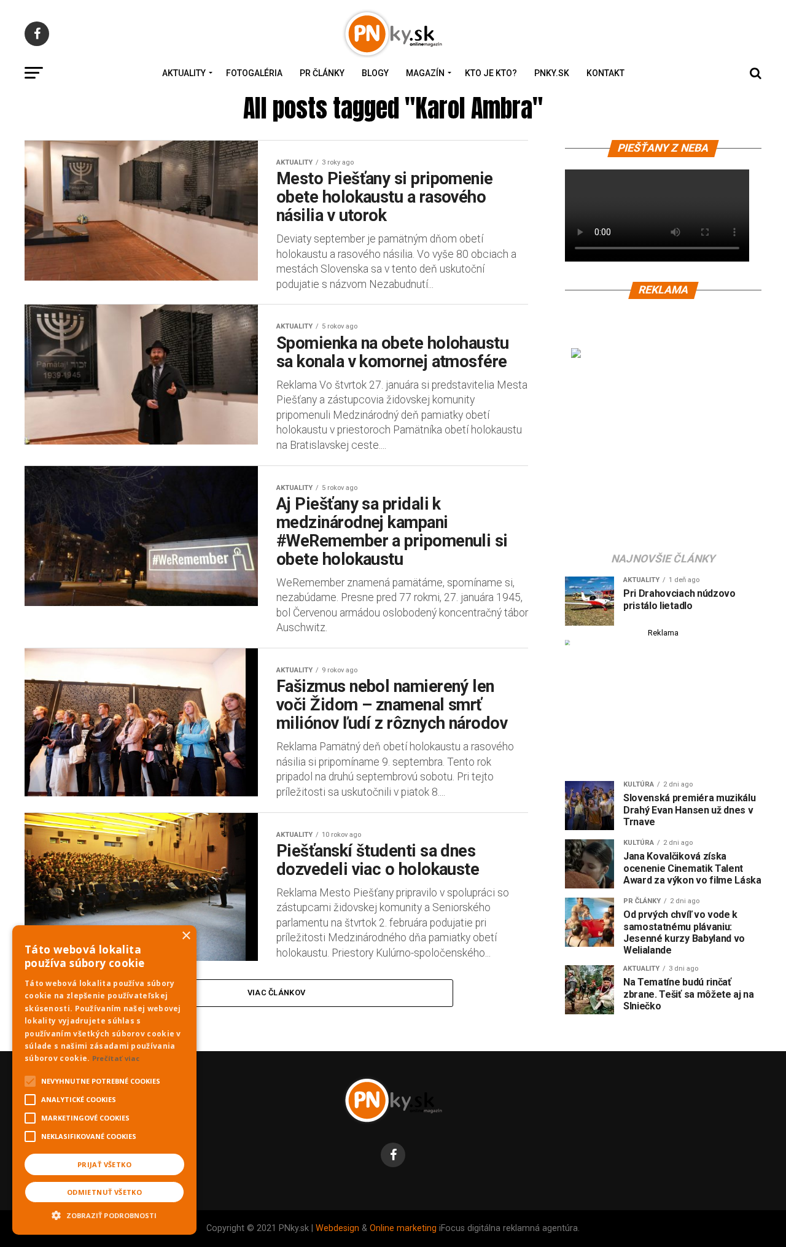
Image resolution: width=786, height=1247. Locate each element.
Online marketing (403, 1228)
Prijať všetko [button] (104, 1164)
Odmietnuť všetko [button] (104, 1192)
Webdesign (337, 1228)
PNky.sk (551, 73)
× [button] (185, 936)
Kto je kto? (491, 73)
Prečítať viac (116, 1058)
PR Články (322, 73)
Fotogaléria (254, 73)
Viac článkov (276, 992)
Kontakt (605, 73)
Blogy (375, 73)
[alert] (104, 1080)
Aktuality (184, 73)
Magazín (425, 73)
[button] (104, 1214)
